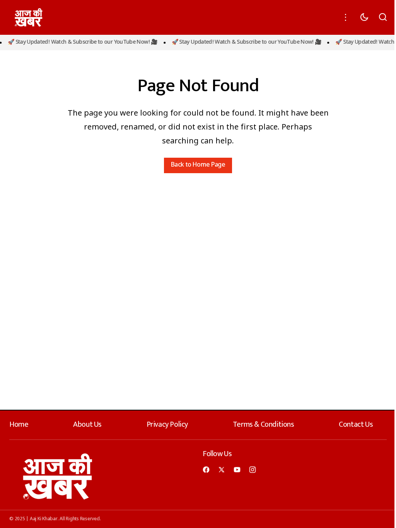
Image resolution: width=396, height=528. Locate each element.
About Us (87, 424)
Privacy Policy (167, 424)
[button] (345, 17)
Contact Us (356, 424)
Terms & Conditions (263, 424)
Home (18, 424)
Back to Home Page (198, 165)
